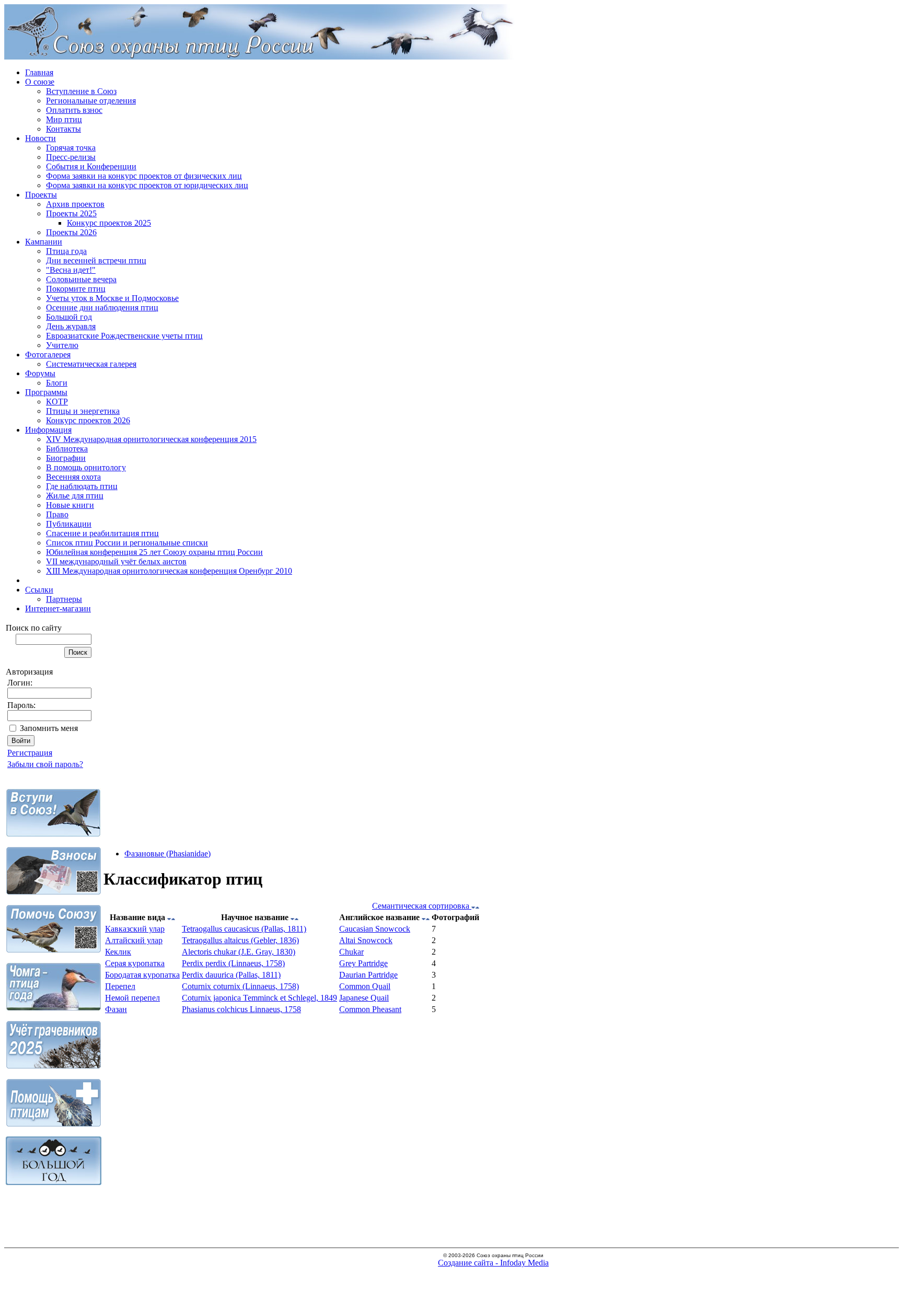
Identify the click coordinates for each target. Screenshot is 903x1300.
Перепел (120, 986)
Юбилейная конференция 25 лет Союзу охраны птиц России (154, 552)
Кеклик (118, 951)
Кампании (43, 241)
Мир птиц (64, 119)
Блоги (56, 382)
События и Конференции (91, 166)
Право (57, 514)
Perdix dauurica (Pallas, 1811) (231, 974)
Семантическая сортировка (421, 905)
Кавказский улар (135, 928)
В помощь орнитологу (86, 467)
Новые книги (70, 505)
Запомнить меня (49, 728)
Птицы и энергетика (83, 411)
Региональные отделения (91, 100)
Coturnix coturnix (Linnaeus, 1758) (240, 986)
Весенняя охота (73, 476)
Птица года (66, 251)
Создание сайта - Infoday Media (493, 1262)
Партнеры (64, 599)
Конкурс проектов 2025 (109, 222)
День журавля (71, 326)
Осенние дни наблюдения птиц (102, 307)
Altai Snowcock (365, 940)
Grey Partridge (363, 963)
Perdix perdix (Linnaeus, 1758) (233, 963)
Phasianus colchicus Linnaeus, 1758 (241, 1009)
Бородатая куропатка (142, 974)
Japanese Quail (364, 997)
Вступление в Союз (81, 91)
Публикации (68, 523)
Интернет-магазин (58, 608)
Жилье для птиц (74, 495)
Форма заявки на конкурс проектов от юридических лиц (147, 185)
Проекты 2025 (71, 213)
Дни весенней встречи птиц (96, 260)
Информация (48, 429)
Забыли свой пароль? (45, 764)
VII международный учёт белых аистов (116, 561)
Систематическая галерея (91, 363)
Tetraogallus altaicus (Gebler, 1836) (240, 940)
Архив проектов (75, 204)
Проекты (41, 194)
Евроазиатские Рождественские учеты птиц (124, 335)
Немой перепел (132, 997)
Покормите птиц (76, 288)
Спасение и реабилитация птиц (102, 533)
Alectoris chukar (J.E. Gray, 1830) (238, 951)
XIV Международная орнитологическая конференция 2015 (151, 439)
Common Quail (364, 986)
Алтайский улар (134, 940)
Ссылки (39, 589)
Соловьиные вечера (81, 279)
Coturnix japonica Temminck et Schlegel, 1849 (259, 997)
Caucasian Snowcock (374, 928)
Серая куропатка (135, 963)
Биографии (66, 458)
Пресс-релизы (71, 157)
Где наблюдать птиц (82, 486)
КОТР (57, 401)
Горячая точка (71, 147)
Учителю (62, 345)
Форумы (40, 373)
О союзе (39, 81)
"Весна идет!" (71, 269)
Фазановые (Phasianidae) (167, 853)
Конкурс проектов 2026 (88, 420)
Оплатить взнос (74, 110)
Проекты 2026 (71, 232)
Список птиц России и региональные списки (127, 542)
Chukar (351, 951)
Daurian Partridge (368, 974)
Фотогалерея (48, 354)
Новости (40, 138)
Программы (46, 392)
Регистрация (29, 752)
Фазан (116, 1009)
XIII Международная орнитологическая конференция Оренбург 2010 (169, 570)
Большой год (69, 316)
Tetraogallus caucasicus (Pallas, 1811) (244, 928)
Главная (39, 72)
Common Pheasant (370, 1009)
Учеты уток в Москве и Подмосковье (112, 298)
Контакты (63, 128)
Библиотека (67, 448)
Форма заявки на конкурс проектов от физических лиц (144, 175)
